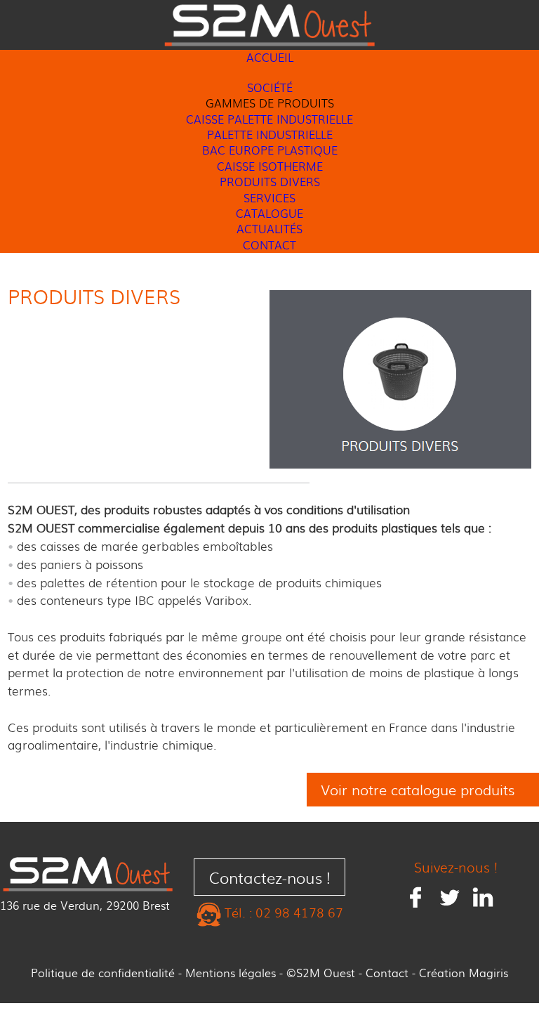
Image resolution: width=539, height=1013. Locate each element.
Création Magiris (463, 973)
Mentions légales (230, 973)
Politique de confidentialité (103, 973)
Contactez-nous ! (270, 877)
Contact (387, 973)
